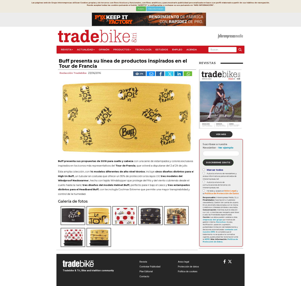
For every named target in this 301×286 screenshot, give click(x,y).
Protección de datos (188, 266)
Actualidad (85, 49)
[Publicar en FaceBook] (160, 73)
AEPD (207, 239)
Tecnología (143, 49)
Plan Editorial (146, 271)
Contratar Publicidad (150, 266)
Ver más (221, 134)
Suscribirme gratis (218, 162)
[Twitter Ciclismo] (230, 261)
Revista (66, 49)
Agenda (191, 49)
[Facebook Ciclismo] (225, 261)
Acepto (141, 9)
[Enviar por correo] (151, 73)
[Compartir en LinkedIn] (178, 73)
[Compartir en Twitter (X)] (169, 73)
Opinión (104, 49)
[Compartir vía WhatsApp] (188, 73)
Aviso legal (183, 261)
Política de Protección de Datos (222, 193)
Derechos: (221, 222)
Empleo (177, 49)
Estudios (162, 49)
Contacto (144, 276)
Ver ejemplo (225, 147)
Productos (121, 49)
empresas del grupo (212, 220)
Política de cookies (187, 271)
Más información (155, 9)
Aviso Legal (230, 191)
